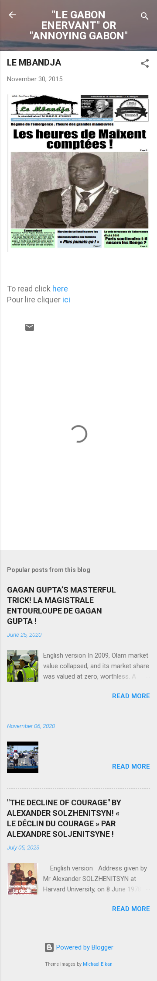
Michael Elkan (98, 964)
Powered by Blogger (84, 947)
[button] (145, 65)
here (60, 288)
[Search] (145, 17)
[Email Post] (29, 330)
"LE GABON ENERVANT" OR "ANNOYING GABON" (79, 25)
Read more (131, 696)
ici (66, 299)
